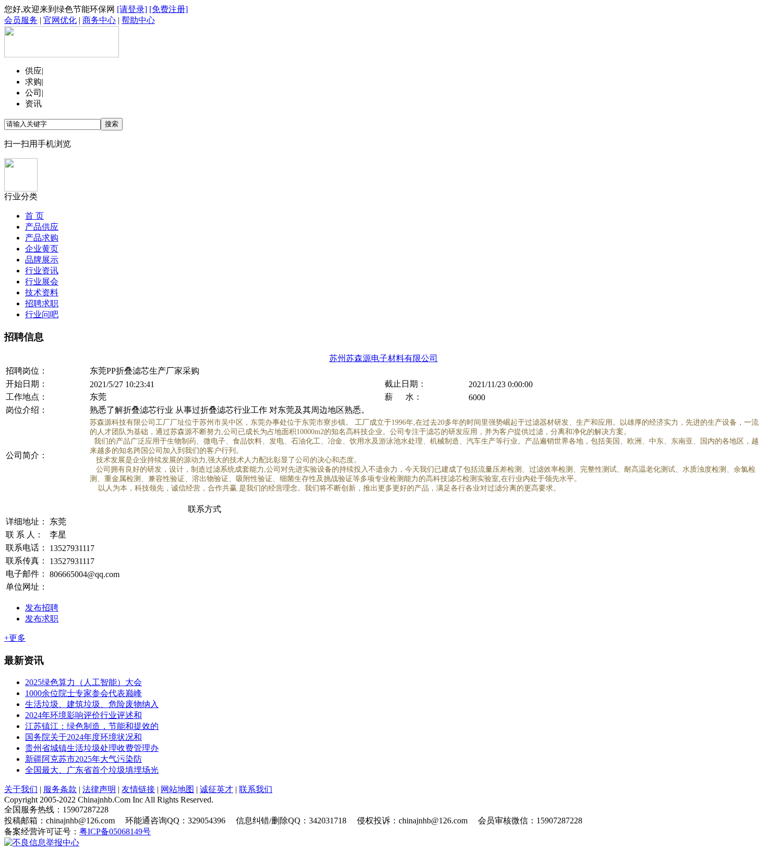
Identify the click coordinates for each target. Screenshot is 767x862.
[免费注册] (168, 9)
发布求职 (41, 618)
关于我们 (21, 789)
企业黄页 (41, 248)
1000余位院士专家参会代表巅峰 (83, 693)
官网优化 (60, 20)
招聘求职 (41, 303)
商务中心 (99, 20)
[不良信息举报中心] (41, 842)
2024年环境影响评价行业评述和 (83, 715)
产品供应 (41, 226)
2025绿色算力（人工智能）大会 (83, 682)
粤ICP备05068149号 (115, 831)
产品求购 (41, 237)
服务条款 (60, 789)
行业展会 (41, 281)
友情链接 (138, 789)
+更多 (15, 637)
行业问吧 (41, 314)
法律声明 (99, 789)
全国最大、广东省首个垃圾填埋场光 (92, 769)
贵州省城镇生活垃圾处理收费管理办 (92, 748)
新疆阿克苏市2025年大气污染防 (83, 759)
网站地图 (177, 789)
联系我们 (255, 789)
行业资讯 (41, 270)
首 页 (34, 215)
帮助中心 (138, 20)
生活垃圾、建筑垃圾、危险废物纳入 (92, 704)
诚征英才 (216, 789)
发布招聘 (41, 607)
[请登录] (132, 9)
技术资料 (41, 292)
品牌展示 (41, 259)
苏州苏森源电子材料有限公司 (383, 358)
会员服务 (21, 20)
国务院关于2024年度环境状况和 (83, 737)
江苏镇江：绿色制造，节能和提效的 (92, 726)
